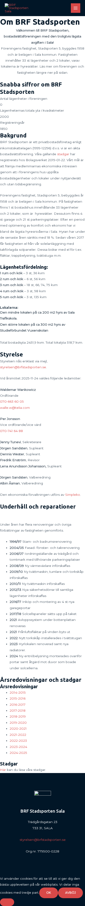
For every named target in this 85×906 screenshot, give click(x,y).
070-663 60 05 (12, 401)
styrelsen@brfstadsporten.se (23, 367)
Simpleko (72, 494)
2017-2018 (18, 710)
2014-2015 (18, 692)
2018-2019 (18, 716)
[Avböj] (7, 902)
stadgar (63, 154)
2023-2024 (18, 747)
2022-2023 (18, 740)
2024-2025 (18, 753)
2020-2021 (18, 728)
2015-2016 (18, 698)
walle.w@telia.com (15, 408)
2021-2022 (18, 735)
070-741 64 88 (11, 431)
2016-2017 (18, 704)
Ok (48, 892)
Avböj (70, 892)
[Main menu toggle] (76, 8)
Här (3, 770)
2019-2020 (18, 722)
